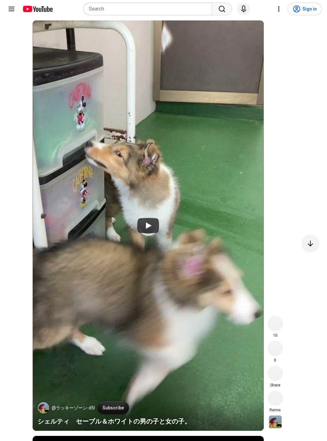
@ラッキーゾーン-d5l (73, 407)
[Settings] (279, 9)
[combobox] (149, 9)
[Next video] (310, 243)
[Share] (275, 373)
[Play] (148, 225)
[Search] (222, 9)
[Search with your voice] (243, 9)
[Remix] (275, 398)
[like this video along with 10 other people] (275, 323)
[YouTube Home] (37, 9)
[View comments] (275, 348)
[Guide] (11, 9)
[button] (43, 408)
